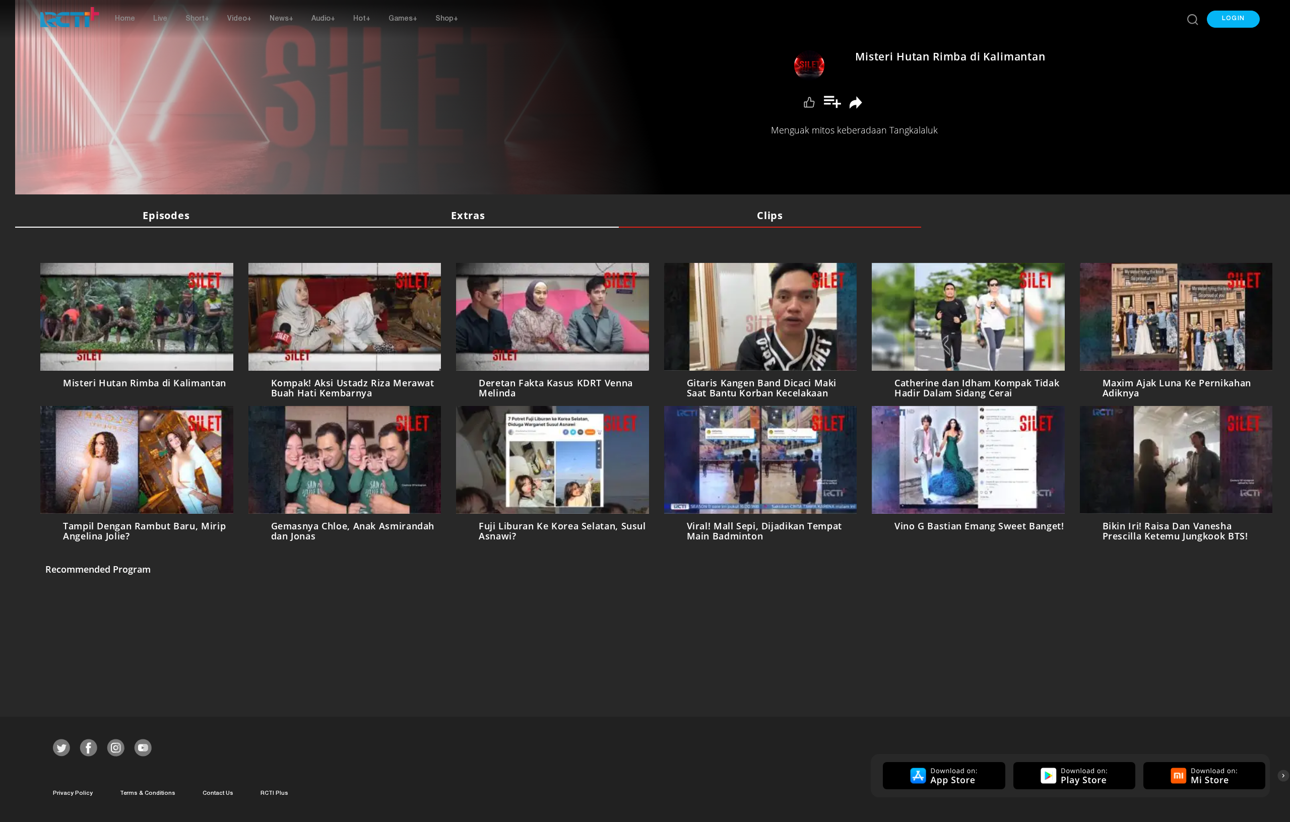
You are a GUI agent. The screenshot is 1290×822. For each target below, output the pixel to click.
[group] (942, 775)
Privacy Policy (73, 793)
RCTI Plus (274, 793)
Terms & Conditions (147, 793)
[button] (1233, 19)
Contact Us (218, 793)
